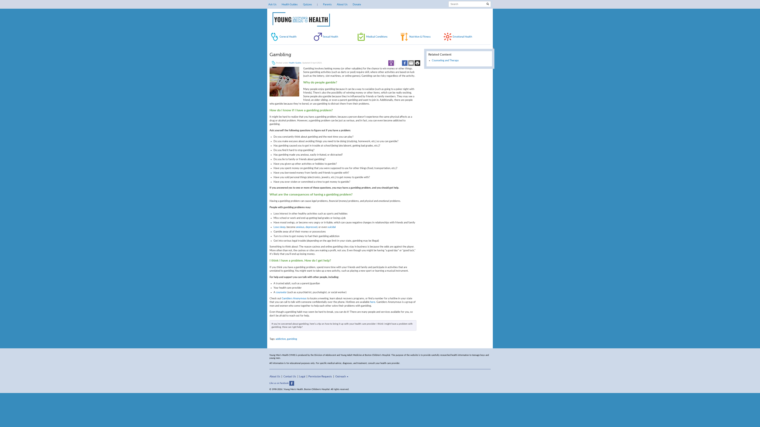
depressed (311, 227)
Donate (357, 4)
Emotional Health (462, 36)
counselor (281, 292)
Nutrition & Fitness (420, 36)
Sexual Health (330, 36)
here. (373, 302)
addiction (281, 339)
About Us (342, 4)
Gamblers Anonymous (294, 298)
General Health (287, 36)
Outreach (340, 376)
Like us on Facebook (279, 383)
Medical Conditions (377, 36)
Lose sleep (279, 227)
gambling (292, 339)
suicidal (332, 227)
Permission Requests (320, 376)
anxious (300, 227)
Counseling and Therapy (445, 60)
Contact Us (289, 376)
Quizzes (307, 4)
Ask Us (272, 4)
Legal (302, 376)
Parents (327, 4)
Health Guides (290, 4)
